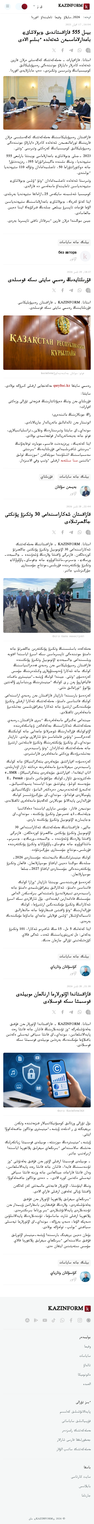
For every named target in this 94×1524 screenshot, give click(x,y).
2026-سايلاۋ (72, 18)
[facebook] (71, 1320)
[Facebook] (62, 51)
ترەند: (87, 18)
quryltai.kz (61, 386)
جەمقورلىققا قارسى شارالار (74, 1440)
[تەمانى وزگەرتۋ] (21, 6)
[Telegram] (71, 51)
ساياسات (85, 1356)
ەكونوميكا (84, 1375)
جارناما (86, 1496)
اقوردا (34, 18)
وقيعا (58, 18)
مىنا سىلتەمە (69, 461)
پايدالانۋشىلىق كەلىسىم (75, 1412)
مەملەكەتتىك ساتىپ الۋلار (74, 1449)
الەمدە (87, 1384)
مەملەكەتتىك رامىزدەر (76, 1431)
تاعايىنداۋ (46, 18)
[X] (54, 51)
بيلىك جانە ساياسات (74, 242)
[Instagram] (88, 51)
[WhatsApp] (79, 51)
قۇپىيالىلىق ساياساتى (76, 1421)
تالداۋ (87, 1366)
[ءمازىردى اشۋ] (7, 6)
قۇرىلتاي (47, 477)
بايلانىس (85, 1486)
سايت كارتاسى (81, 1477)
